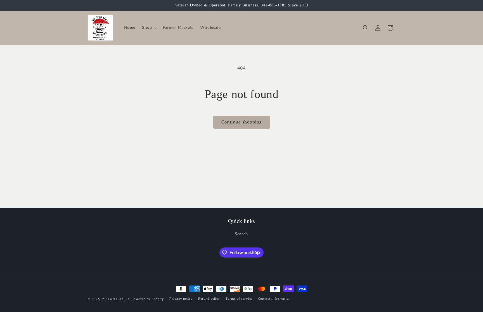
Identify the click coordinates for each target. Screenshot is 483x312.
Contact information (274, 299)
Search (241, 234)
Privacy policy (181, 299)
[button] (149, 28)
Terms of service (239, 299)
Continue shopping (241, 122)
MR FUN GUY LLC (116, 299)
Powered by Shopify (147, 299)
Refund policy (209, 299)
